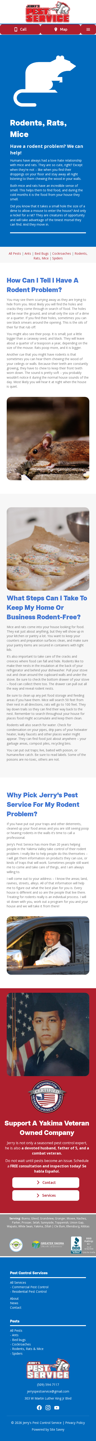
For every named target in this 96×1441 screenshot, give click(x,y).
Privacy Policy (75, 1422)
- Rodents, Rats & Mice (27, 1349)
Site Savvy (57, 1429)
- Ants (14, 1335)
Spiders (57, 258)
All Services (18, 1282)
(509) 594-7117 (48, 1384)
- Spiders (16, 1353)
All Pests (15, 253)
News (14, 1303)
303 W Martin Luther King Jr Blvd (48, 1398)
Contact (15, 1307)
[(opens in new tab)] (16, 1245)
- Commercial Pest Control (29, 1287)
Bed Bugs (42, 253)
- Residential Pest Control (28, 1291)
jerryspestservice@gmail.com (48, 1391)
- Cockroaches (20, 1344)
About (14, 1298)
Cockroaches (61, 253)
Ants (28, 253)
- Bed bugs (18, 1340)
